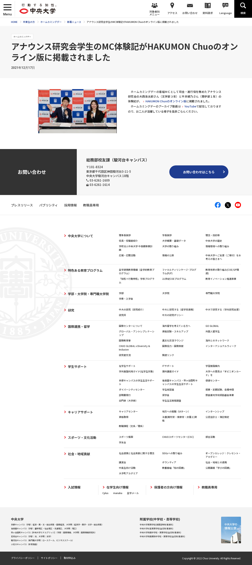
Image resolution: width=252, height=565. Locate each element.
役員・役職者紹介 (128, 240)
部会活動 (210, 436)
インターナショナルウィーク (221, 346)
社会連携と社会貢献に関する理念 (136, 453)
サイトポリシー (49, 557)
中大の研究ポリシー (172, 315)
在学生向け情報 (118, 487)
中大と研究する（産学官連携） (178, 309)
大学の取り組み (170, 246)
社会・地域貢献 (79, 453)
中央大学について (80, 235)
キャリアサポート (80, 412)
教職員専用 (209, 487)
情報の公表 (168, 255)
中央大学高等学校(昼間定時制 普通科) (156, 524)
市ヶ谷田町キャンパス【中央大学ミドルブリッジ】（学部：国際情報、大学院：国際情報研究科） (54, 532)
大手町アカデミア (128, 473)
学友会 (122, 442)
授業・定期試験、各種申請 (220, 389)
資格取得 (123, 417)
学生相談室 (168, 389)
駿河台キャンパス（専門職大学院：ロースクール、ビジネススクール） (42, 540)
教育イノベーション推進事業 (221, 278)
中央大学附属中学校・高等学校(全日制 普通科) (160, 532)
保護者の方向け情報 (168, 487)
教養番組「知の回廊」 (174, 467)
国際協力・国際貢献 (172, 346)
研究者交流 (125, 355)
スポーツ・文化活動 (82, 437)
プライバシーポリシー (23, 557)
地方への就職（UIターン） (176, 411)
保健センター (213, 380)
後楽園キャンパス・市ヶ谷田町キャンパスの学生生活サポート (180, 382)
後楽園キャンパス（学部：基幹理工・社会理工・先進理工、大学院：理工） (44, 528)
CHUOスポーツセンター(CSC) (178, 436)
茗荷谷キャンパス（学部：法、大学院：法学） (31, 536)
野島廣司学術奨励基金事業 (220, 395)
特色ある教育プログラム (85, 270)
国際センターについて (131, 325)
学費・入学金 (126, 298)
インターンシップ (215, 411)
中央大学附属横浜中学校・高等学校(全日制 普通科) (162, 536)
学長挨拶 (167, 235)
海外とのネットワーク (217, 340)
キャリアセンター (128, 411)
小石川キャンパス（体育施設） (25, 544)
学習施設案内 (213, 365)
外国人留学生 (213, 331)
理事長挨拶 (125, 235)
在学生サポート (127, 365)
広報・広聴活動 (127, 255)
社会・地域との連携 (216, 462)
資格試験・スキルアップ (175, 331)
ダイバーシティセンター (132, 389)
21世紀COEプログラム (174, 278)
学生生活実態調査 (171, 400)
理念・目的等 (213, 235)
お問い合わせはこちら (199, 172)
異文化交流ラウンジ (172, 340)
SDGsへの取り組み (172, 453)
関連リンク (168, 355)
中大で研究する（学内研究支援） (223, 309)
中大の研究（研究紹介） (132, 309)
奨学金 (165, 395)
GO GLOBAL (212, 325)
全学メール (133, 493)
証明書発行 (125, 395)
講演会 (122, 462)
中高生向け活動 (127, 467)
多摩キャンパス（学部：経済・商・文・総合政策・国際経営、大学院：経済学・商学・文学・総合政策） (57, 524)
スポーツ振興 (126, 436)
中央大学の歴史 (214, 240)
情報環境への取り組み (217, 246)
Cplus (105, 493)
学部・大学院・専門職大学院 (88, 293)
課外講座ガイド (170, 371)
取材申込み (70, 557)
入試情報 (74, 487)
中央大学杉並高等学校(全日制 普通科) (156, 528)
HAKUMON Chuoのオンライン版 (165, 101)
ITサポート (168, 365)
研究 (71, 310)
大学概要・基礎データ (174, 240)
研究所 (122, 315)
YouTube (190, 106)
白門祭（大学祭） (128, 400)
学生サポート (77, 366)
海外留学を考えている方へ (176, 325)
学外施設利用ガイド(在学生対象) (136, 371)
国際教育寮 (125, 340)
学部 (121, 293)
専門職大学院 (213, 293)
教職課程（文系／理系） (132, 426)
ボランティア (169, 462)
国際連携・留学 (79, 326)
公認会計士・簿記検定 (217, 417)
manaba (117, 493)
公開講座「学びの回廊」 (219, 467)
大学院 (165, 293)
